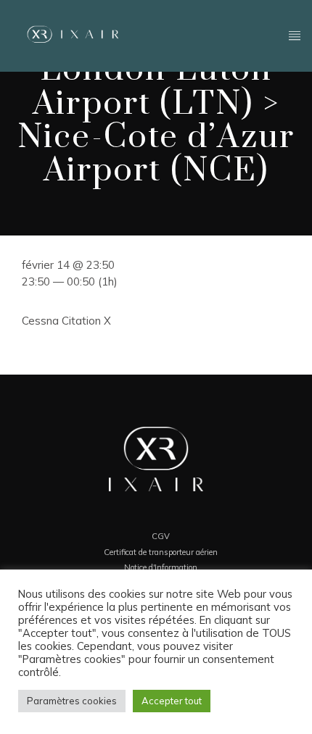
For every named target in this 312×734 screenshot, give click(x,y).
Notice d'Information (160, 567)
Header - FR (219, 34)
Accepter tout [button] (171, 700)
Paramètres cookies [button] (72, 700)
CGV (161, 536)
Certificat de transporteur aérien (161, 552)
